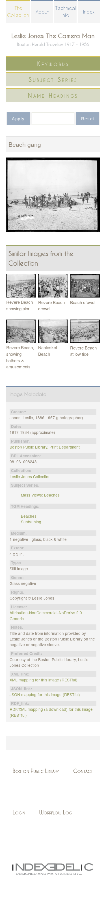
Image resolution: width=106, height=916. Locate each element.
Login (19, 812)
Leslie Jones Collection (30, 476)
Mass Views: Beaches (40, 495)
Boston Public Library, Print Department (45, 447)
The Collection (18, 11)
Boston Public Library (36, 771)
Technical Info (65, 11)
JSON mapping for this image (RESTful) (45, 694)
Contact (83, 771)
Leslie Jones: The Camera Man (53, 35)
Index (88, 11)
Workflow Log (55, 812)
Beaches (28, 516)
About (42, 11)
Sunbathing (31, 521)
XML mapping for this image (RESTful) (43, 680)
